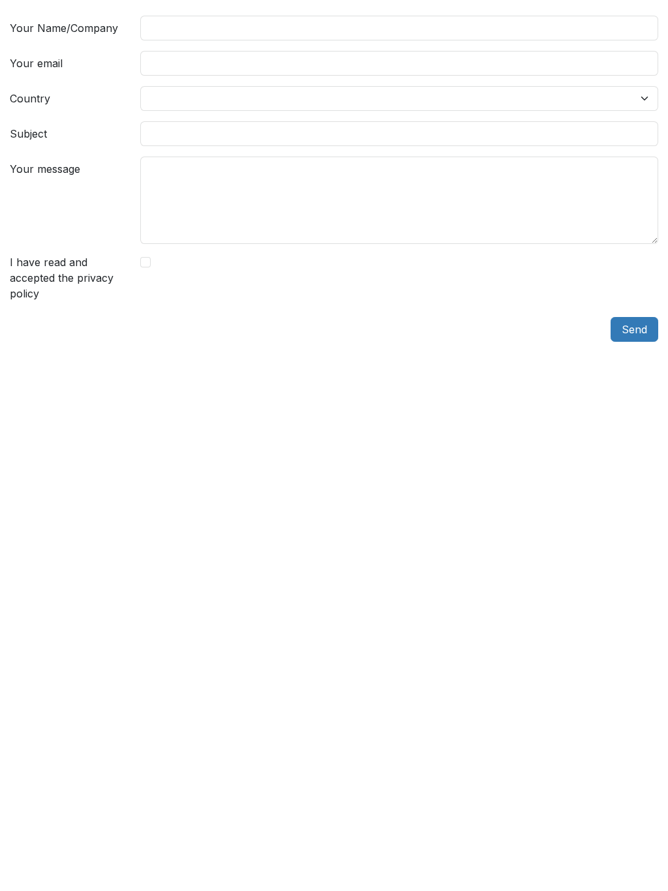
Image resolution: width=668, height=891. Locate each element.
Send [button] (634, 329)
